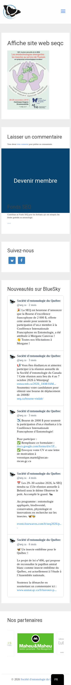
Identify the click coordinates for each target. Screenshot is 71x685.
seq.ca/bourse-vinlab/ (30, 398)
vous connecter (22, 144)
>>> (9, 223)
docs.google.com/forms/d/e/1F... (37, 446)
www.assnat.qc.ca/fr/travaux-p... (37, 590)
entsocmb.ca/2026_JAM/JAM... (36, 383)
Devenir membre (35, 180)
